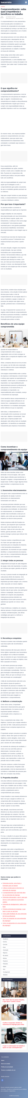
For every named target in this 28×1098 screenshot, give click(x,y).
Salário (4, 966)
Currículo (5, 944)
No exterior (5, 955)
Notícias (5, 958)
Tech (4, 969)
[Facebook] (2, 1080)
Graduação (5, 950)
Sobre (2, 1060)
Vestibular (5, 974)
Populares (5, 961)
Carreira (3, 6)
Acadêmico (5, 939)
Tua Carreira (16, 1095)
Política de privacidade (7, 1067)
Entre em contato (5, 1063)
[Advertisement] (14, 121)
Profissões (5, 963)
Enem (4, 947)
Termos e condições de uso (8, 1070)
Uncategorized (6, 972)
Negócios (5, 952)
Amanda (9, 16)
